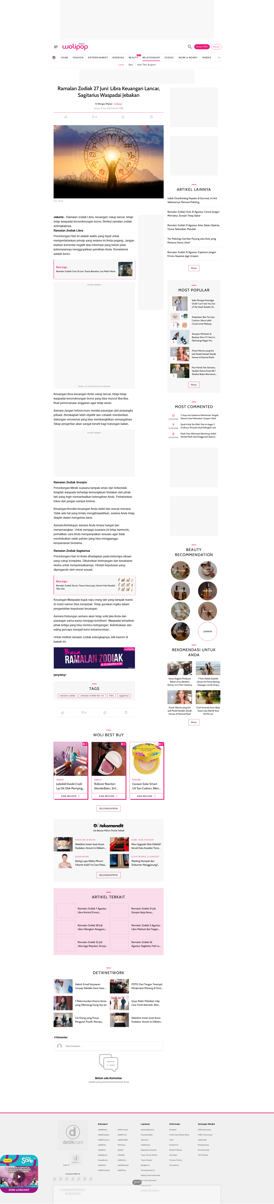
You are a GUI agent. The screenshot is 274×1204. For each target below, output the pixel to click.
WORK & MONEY (188, 57)
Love (121, 64)
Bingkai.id (145, 1165)
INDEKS (206, 57)
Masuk (216, 46)
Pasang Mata (147, 1135)
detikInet (102, 1145)
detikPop (122, 1170)
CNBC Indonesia (205, 1135)
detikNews (102, 1130)
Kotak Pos (174, 1145)
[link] (109, 825)
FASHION (78, 57)
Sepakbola (103, 1160)
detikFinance (103, 1140)
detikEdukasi (103, 1135)
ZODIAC (169, 57)
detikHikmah (123, 1165)
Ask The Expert (146, 64)
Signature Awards (149, 1150)
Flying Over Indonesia (150, 1175)
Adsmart (144, 1140)
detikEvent (145, 1145)
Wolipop (121, 1145)
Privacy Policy (175, 1160)
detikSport (102, 1155)
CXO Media (203, 1155)
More (194, 268)
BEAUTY (133, 57)
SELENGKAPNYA (108, 808)
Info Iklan (173, 1155)
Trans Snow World (149, 1155)
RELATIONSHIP (151, 57)
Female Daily (203, 1150)
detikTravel (123, 1130)
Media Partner (175, 1150)
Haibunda (202, 1140)
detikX (120, 1150)
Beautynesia (203, 1145)
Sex (131, 64)
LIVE (8, 1160)
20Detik (121, 1155)
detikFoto (122, 1160)
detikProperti (104, 1170)
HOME (64, 57)
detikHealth (123, 1140)
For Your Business (149, 1180)
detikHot (102, 1150)
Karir (171, 1140)
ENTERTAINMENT (98, 57)
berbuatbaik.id (147, 1130)
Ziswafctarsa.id (148, 1170)
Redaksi (172, 1130)
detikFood (122, 1135)
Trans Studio (146, 1160)
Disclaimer (174, 1165)
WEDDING (118, 57)
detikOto (102, 1165)
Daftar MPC (202, 46)
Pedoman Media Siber (179, 1135)
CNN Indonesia (204, 1130)
